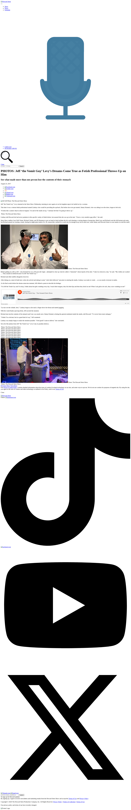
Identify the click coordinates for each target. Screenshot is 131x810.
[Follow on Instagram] (10, 397)
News (6, 8)
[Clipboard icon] (10, 196)
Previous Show (5, 386)
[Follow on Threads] (6, 793)
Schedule (7, 10)
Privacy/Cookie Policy (10, 387)
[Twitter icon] (9, 189)
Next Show (13, 386)
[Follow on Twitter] (65, 791)
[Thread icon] (9, 192)
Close (2, 164)
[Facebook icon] (10, 187)
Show (6, 6)
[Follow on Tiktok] (65, 545)
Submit (22, 795)
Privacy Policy (84, 798)
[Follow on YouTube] (65, 662)
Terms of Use (59, 389)
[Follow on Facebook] (6, 547)
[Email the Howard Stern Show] (15, 793)
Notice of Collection (69, 802)
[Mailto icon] (9, 194)
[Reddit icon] (6, 191)
